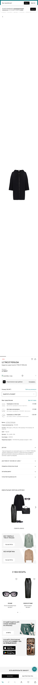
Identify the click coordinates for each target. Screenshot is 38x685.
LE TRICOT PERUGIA (10, 422)
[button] (17, 612)
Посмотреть (9, 544)
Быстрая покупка (27, 676)
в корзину (10, 676)
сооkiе (21, 10)
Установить (32, 382)
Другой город (32, 400)
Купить (19, 528)
